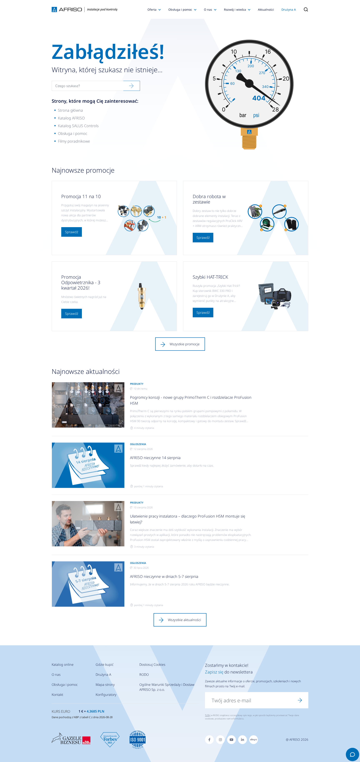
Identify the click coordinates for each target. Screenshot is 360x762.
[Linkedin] (242, 739)
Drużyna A (288, 9)
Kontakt (57, 694)
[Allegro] (253, 739)
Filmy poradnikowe (74, 141)
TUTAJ (207, 715)
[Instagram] (220, 739)
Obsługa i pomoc (180, 9)
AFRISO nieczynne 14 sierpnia (155, 457)
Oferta (152, 9)
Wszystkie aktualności (184, 620)
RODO (144, 674)
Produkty (136, 384)
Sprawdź (71, 232)
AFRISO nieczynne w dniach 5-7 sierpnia (164, 576)
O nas (208, 9)
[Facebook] (209, 739)
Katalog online (63, 664)
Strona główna (70, 110)
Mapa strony (105, 684)
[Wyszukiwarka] (304, 9)
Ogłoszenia (138, 444)
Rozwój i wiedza (235, 9)
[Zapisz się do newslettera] (300, 700)
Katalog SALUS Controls (78, 125)
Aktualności (266, 9)
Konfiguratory (106, 694)
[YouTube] (231, 739)
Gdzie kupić (105, 664)
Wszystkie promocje (185, 344)
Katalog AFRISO (71, 117)
